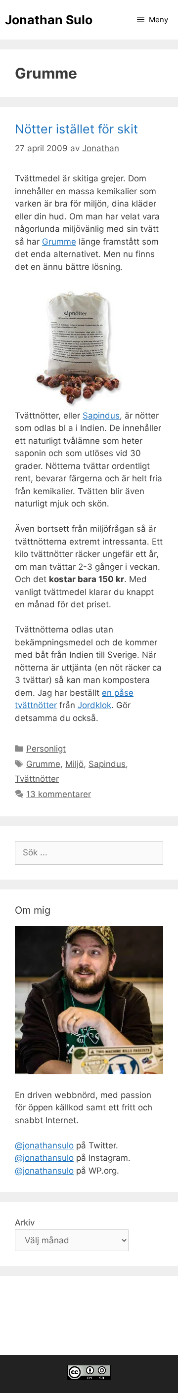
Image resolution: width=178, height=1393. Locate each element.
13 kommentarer (58, 794)
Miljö (74, 764)
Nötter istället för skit (76, 129)
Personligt (46, 749)
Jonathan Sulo (48, 19)
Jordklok (94, 705)
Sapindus (101, 416)
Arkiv (25, 1222)
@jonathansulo (44, 1145)
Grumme (59, 242)
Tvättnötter (37, 779)
